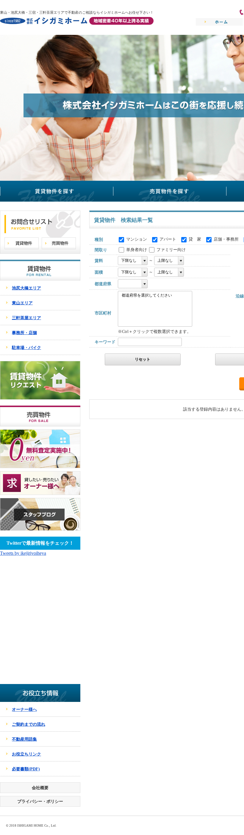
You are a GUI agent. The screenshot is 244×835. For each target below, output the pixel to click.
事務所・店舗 (24, 332)
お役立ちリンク (26, 754)
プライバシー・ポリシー (40, 801)
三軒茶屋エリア (26, 317)
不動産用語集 (24, 739)
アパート (167, 239)
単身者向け (136, 249)
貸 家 (195, 239)
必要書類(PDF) (26, 769)
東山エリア (22, 302)
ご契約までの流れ (28, 724)
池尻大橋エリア (26, 288)
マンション (136, 239)
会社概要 (40, 787)
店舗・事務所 (226, 239)
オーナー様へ (24, 709)
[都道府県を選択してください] (152, 295)
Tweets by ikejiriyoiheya (23, 553)
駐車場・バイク (26, 347)
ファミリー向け (171, 249)
